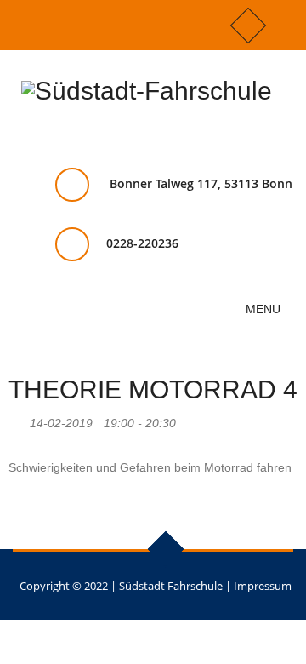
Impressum (263, 585)
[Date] (17, 419)
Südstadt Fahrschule (171, 585)
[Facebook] (248, 25)
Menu (265, 309)
